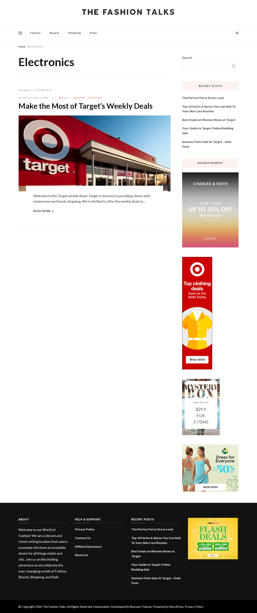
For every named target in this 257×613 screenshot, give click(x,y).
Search (187, 58)
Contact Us (83, 538)
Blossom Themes (141, 606)
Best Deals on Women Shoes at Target (209, 119)
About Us (81, 555)
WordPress (176, 606)
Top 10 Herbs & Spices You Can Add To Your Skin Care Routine (209, 109)
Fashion (35, 32)
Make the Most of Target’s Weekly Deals (85, 105)
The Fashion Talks (54, 606)
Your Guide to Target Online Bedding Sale (207, 130)
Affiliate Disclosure (88, 546)
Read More (42, 211)
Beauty (54, 32)
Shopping (74, 32)
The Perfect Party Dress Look (203, 98)
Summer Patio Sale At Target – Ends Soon (207, 144)
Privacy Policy (84, 529)
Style (93, 32)
